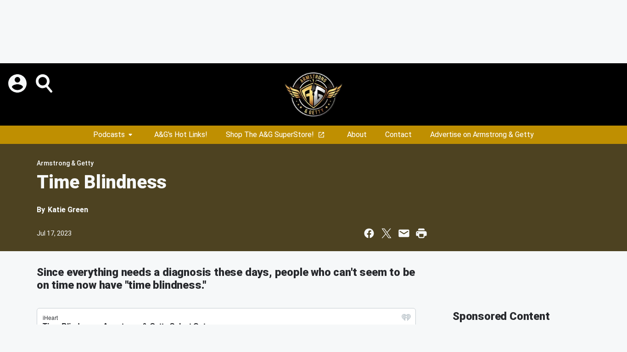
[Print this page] (421, 233)
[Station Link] (313, 94)
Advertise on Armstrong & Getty (482, 134)
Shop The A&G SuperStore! (270, 134)
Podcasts (109, 134)
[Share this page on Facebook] (369, 233)
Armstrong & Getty (65, 163)
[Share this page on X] (386, 233)
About (357, 134)
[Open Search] (45, 83)
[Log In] (18, 83)
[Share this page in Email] (403, 233)
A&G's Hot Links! (180, 134)
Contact (398, 134)
